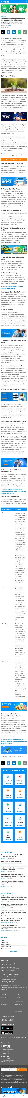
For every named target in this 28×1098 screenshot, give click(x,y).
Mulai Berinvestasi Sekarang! (13, 159)
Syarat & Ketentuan (19, 997)
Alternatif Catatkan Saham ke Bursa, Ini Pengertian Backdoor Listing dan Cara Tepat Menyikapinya (14, 741)
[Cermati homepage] (6, 1087)
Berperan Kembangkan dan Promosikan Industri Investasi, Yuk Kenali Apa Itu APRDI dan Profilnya (13, 491)
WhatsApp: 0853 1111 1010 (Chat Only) (10, 985)
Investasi (3, 16)
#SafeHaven (4, 756)
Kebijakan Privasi (19, 1001)
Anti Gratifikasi (18, 1011)
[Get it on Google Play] (14, 1028)
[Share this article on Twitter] (3, 32)
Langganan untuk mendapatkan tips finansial (13, 1067)
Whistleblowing (18, 1008)
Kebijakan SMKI (18, 1004)
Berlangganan (21, 1069)
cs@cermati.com (11, 970)
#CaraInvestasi (12, 756)
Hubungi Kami (4, 1004)
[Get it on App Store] (14, 1032)
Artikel (2, 1008)
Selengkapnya (13, 951)
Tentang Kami (4, 997)
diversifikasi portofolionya (8, 736)
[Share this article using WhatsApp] (19, 32)
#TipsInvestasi (20, 756)
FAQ (2, 1001)
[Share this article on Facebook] (8, 32)
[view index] (25, 893)
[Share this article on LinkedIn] (14, 32)
